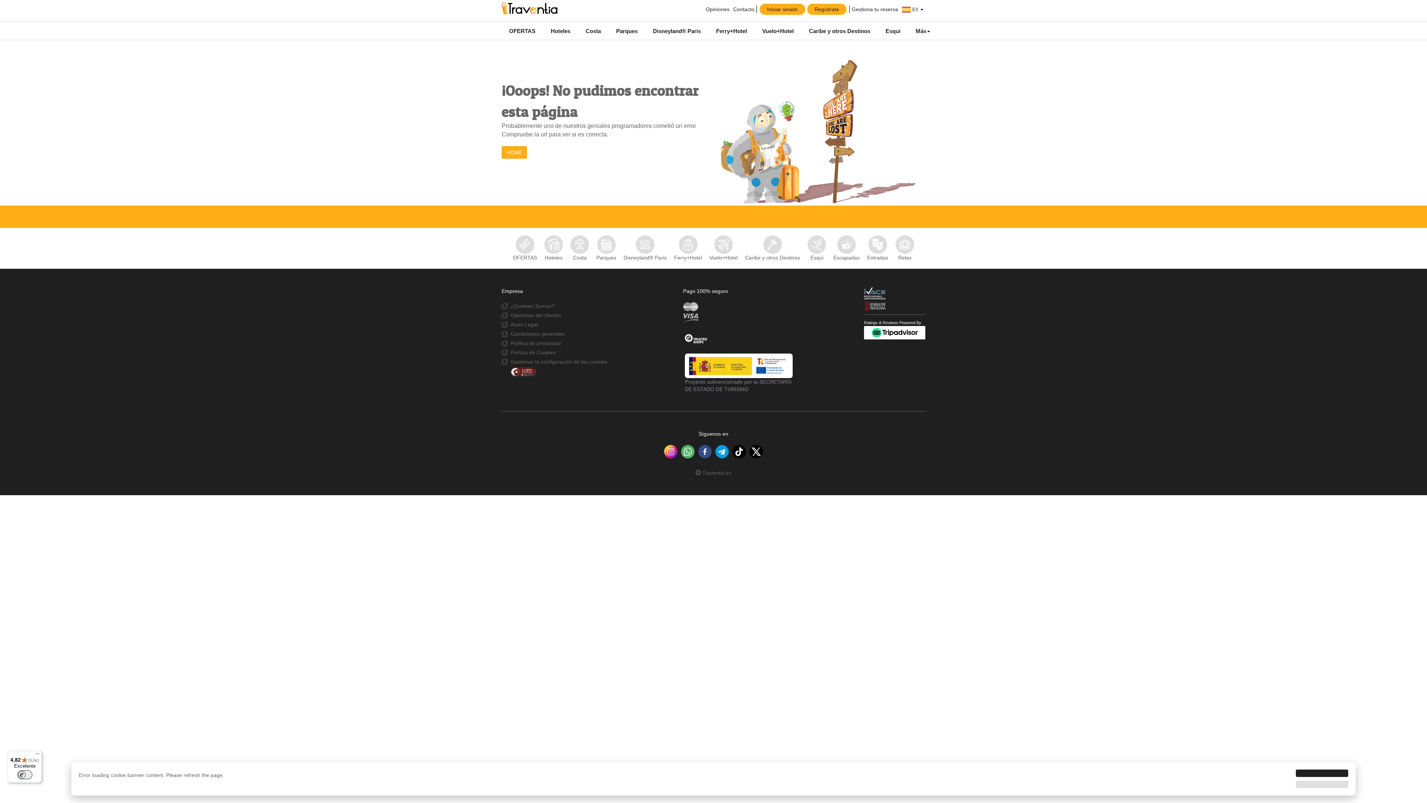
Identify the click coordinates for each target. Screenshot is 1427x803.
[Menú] (37, 755)
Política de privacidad (536, 343)
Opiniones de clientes (536, 315)
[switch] (24, 774)
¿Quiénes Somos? (532, 306)
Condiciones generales (537, 334)
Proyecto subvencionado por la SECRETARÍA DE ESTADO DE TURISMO (738, 385)
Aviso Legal (524, 325)
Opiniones (716, 9)
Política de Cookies (533, 352)
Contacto (743, 9)
